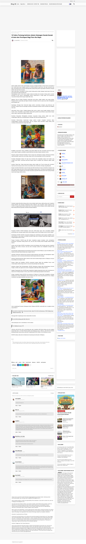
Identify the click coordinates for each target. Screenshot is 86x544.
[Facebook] (18, 365)
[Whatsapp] (23, 365)
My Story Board (60, 296)
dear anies (65, 181)
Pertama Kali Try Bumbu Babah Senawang (64, 97)
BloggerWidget (72, 184)
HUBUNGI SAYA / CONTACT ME (33, 4)
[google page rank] (61, 338)
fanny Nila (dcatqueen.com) (67, 162)
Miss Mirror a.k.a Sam (20, 436)
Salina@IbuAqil (18, 450)
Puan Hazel (64, 175)
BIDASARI (59, 312)
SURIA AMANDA (60, 304)
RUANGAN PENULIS (44, 4)
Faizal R (58, 287)
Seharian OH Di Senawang (17, 385)
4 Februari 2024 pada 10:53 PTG (20, 437)
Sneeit (73, 233)
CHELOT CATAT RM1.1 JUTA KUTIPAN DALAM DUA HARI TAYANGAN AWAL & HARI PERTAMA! (65, 271)
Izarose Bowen (18, 461)
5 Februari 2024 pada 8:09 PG (19, 463)
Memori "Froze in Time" (31, 385)
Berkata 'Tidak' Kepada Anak (68, 436)
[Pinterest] (25, 365)
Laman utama (14, 31)
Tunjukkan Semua (61, 330)
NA (62, 166)
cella (58, 279)
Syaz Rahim (59, 99)
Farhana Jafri (59, 268)
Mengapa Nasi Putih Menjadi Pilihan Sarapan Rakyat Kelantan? (68, 419)
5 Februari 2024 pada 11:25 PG (19, 476)
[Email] (28, 365)
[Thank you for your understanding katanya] (59, 432)
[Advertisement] (39, 9)
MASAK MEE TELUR (61, 280)
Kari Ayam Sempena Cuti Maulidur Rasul (65, 305)
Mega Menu (22, 4)
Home (18, 4)
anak (16, 362)
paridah (63, 172)
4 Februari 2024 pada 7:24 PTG (19, 410)
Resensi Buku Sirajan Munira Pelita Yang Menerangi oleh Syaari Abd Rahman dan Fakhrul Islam (65, 314)
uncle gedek (18, 398)
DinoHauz (64, 169)
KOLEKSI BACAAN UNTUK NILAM (55, 4)
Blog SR (13, 4)
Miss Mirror (59, 322)
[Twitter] (20, 365)
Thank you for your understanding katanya (67, 431)
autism (20, 362)
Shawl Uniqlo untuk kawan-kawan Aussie (65, 323)
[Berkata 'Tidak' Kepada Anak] (59, 438)
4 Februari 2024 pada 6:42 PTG (19, 399)
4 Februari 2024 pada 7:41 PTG (19, 422)
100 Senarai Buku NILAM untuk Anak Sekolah (64, 413)
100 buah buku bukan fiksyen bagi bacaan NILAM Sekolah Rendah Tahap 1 (68, 425)
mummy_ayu (64, 178)
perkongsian (19, 31)
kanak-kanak (28, 362)
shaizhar (63, 153)
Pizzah (63, 156)
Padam (19, 405)
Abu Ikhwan (59, 259)
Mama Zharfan (65, 159)
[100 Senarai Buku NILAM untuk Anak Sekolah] (65, 402)
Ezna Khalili (17, 475)
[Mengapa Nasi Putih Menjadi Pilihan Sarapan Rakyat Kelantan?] (59, 420)
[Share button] (30, 365)
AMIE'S (58, 242)
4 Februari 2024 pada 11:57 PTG (20, 451)
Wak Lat (17, 409)
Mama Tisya (59, 250)
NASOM (38, 362)
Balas (17, 405)
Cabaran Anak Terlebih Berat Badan (46, 386)
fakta (24, 362)
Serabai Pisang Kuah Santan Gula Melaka (65, 243)
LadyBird (17, 420)
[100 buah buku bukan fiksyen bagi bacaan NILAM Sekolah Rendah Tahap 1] (59, 426)
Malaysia (34, 362)
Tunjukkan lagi (50, 375)
